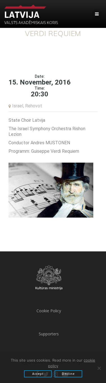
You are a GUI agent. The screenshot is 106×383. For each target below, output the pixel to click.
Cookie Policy (48, 310)
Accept (38, 374)
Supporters (49, 333)
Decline (68, 374)
